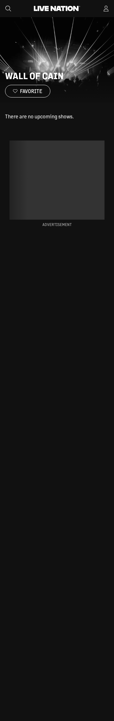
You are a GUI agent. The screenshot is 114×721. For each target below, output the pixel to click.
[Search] (8, 8)
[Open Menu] (106, 8)
